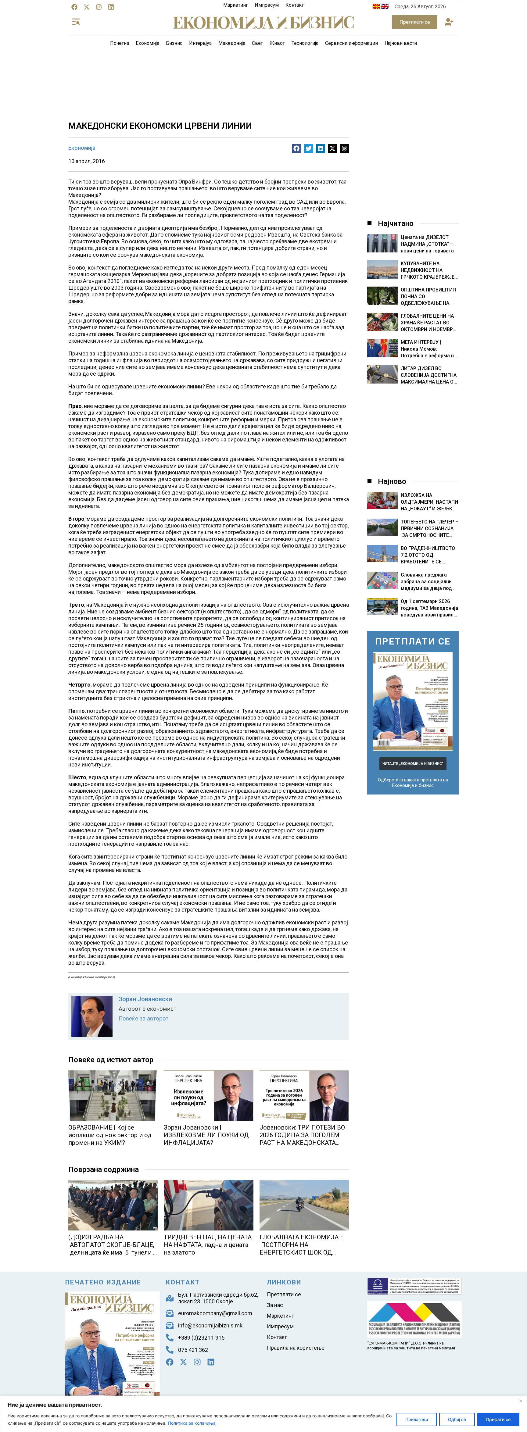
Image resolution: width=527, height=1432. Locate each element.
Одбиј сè (457, 1419)
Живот (277, 43)
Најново (392, 481)
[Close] (520, 1401)
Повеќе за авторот (144, 1018)
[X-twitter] (87, 7)
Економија (147, 43)
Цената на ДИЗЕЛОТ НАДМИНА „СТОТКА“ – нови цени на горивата (427, 244)
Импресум (267, 5)
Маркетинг (235, 5)
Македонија (231, 43)
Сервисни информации (351, 43)
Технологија (305, 43)
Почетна (119, 43)
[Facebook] (74, 7)
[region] (263, 1414)
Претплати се (284, 1294)
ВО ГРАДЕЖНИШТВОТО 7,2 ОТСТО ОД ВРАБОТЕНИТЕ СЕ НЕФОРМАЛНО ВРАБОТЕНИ (428, 561)
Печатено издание (103, 1282)
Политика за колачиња (192, 1423)
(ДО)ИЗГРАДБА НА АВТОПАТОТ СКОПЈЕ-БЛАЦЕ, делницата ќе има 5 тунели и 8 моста (112, 1249)
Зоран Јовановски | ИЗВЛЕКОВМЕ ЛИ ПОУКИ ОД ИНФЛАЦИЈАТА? (206, 1135)
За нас (275, 1305)
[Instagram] (99, 7)
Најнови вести (401, 43)
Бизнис (174, 43)
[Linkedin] (111, 7)
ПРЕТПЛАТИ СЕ (413, 641)
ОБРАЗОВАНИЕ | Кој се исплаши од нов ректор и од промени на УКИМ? (110, 1135)
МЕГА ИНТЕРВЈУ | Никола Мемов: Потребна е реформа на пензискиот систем (429, 349)
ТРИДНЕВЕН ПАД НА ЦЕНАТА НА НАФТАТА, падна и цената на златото (208, 1245)
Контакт (294, 5)
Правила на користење (295, 1348)
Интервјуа (200, 43)
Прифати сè (498, 1419)
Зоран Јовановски (145, 999)
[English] (385, 7)
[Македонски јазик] (376, 7)
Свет (257, 43)
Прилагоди (416, 1419)
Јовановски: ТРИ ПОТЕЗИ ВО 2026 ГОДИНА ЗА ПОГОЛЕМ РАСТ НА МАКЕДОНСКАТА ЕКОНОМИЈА (302, 1139)
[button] (449, 22)
